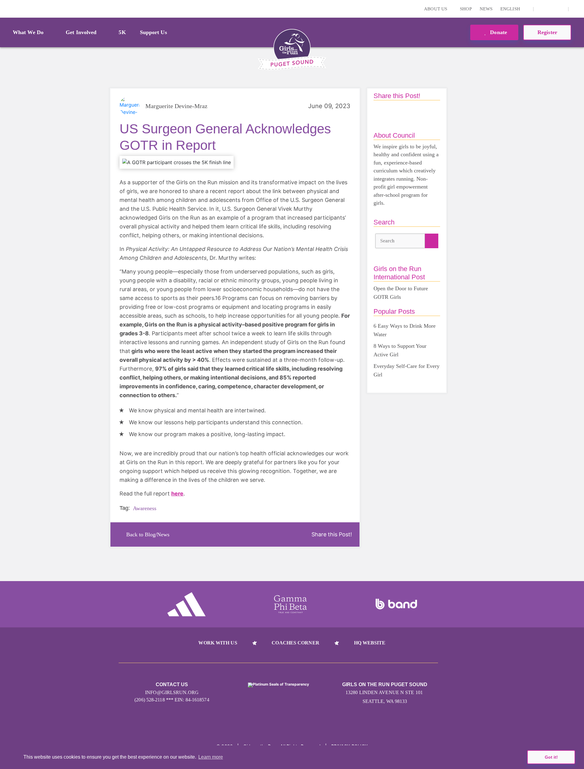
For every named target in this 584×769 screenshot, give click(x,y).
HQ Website (370, 642)
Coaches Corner (295, 642)
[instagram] (541, 8)
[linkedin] (551, 8)
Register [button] (547, 32)
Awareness (144, 508)
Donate (497, 32)
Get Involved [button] (81, 32)
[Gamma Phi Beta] (290, 604)
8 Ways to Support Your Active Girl (400, 350)
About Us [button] (436, 8)
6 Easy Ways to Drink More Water (405, 330)
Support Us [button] (153, 32)
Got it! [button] (551, 757)
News (486, 8)
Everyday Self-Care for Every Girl (407, 370)
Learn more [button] (210, 757)
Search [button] (387, 240)
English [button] (510, 8)
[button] (576, 8)
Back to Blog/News (147, 534)
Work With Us (217, 642)
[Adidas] (186, 604)
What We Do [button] (28, 32)
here (177, 493)
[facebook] (560, 8)
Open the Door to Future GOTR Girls (401, 292)
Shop (465, 8)
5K (122, 32)
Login (6, 8)
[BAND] (396, 604)
